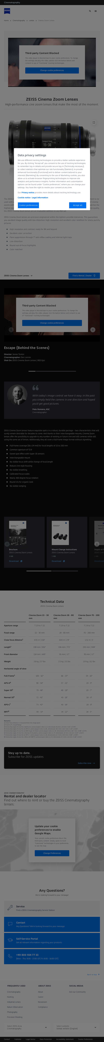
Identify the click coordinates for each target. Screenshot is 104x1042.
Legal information (40, 197)
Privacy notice (28, 192)
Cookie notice (24, 197)
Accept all (77, 205)
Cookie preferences (28, 205)
